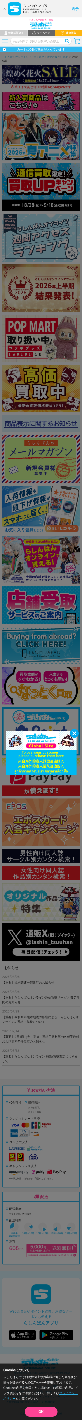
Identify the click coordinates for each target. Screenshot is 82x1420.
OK (41, 1412)
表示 (75, 9)
